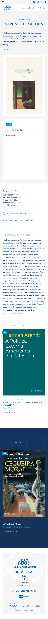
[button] (29, 7)
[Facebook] (34, 2)
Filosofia (14, 191)
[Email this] (10, 220)
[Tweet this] (21, 220)
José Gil (23, 527)
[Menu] (23, 8)
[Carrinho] (34, 7)
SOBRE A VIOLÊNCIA (13, 402)
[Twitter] (42, 2)
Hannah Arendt (24, 19)
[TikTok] (45, 2)
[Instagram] (38, 2)
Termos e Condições (37, 605)
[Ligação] (7, 7)
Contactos (24, 585)
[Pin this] (32, 220)
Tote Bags (24, 579)
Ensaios (5, 399)
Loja (24, 576)
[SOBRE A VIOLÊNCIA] (24, 330)
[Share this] (16, 220)
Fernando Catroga (12, 527)
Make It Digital (29, 610)
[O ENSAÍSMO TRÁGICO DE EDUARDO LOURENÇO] (26, 451)
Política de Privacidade (26, 605)
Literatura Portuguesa (20, 519)
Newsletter (24, 582)
